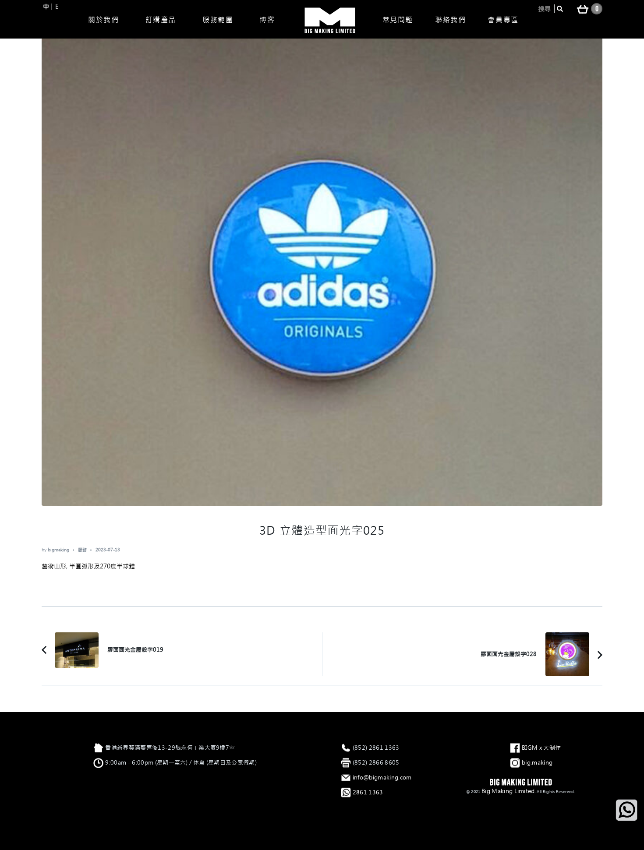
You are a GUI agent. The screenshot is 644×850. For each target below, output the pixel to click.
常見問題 (397, 19)
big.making (537, 762)
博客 (267, 19)
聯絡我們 (450, 19)
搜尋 (544, 8)
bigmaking (58, 550)
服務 (82, 550)
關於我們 (103, 19)
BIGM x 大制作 (541, 747)
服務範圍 (217, 19)
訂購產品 (160, 19)
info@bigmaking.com (382, 777)
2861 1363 (368, 792)
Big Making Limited (508, 791)
